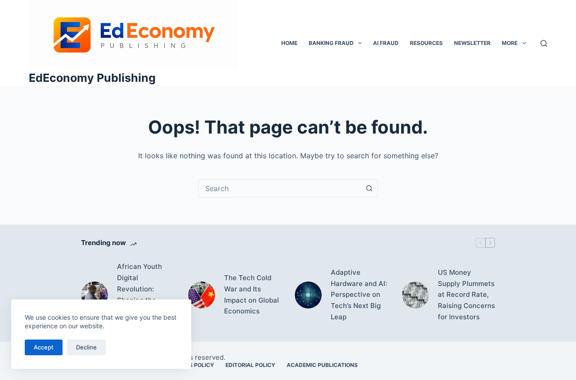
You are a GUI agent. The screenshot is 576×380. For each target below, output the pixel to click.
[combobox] (279, 188)
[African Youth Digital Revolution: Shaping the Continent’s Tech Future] (94, 295)
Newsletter (472, 43)
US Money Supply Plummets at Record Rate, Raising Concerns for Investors (466, 294)
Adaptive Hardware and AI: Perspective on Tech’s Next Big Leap (359, 294)
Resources (426, 43)
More (510, 43)
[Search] (543, 43)
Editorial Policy (250, 365)
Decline (86, 347)
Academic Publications (322, 365)
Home (289, 43)
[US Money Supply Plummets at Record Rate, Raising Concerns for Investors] (415, 295)
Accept (44, 347)
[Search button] (369, 188)
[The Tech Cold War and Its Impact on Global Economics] (201, 295)
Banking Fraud (331, 43)
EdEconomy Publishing (92, 78)
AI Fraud (386, 43)
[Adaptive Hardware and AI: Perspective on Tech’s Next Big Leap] (308, 295)
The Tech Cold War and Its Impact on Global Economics (251, 294)
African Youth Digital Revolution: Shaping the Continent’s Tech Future (144, 294)
